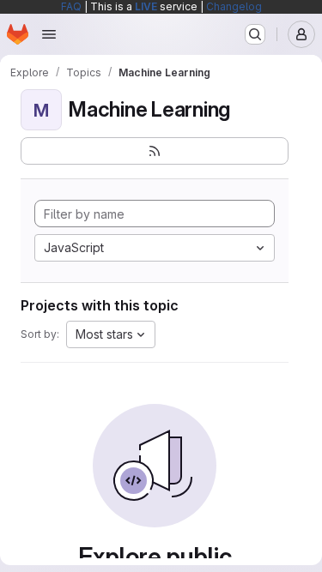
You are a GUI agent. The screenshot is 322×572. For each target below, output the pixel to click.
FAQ (71, 6)
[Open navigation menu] (49, 34)
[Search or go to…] (255, 34)
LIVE (146, 6)
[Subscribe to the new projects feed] (155, 151)
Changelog (234, 6)
